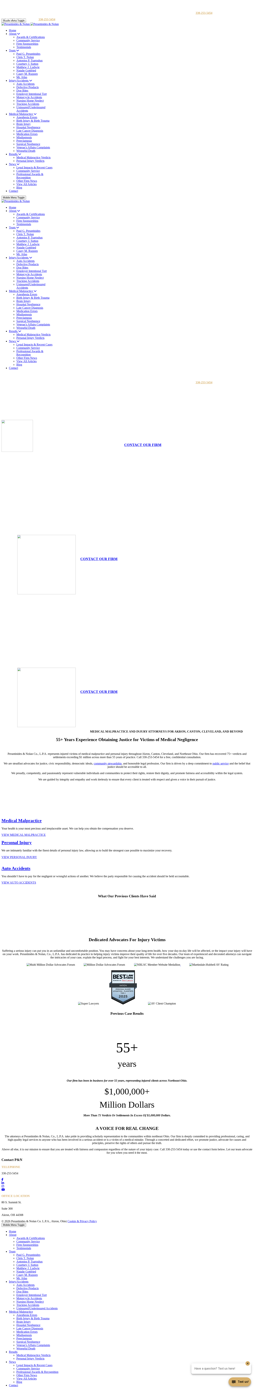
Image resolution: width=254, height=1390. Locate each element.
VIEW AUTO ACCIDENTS (18, 882)
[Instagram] (2, 1186)
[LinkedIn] (2, 1183)
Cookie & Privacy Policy (82, 1221)
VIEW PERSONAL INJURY (19, 857)
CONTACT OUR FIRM (142, 445)
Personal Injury (16, 842)
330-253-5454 (204, 12)
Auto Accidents (15, 868)
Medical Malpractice (21, 820)
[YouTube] (3, 1189)
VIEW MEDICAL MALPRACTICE (23, 834)
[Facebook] (2, 1179)
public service (221, 763)
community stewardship (108, 763)
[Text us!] (240, 1382)
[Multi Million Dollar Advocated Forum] (180, 964)
